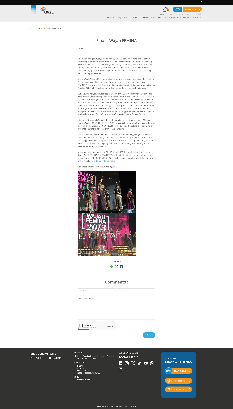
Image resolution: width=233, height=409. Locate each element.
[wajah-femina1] (116, 234)
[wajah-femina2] (116, 192)
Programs (135, 17)
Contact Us (198, 14)
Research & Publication (152, 17)
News (40, 28)
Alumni (180, 14)
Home (31, 28)
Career (189, 14)
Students (162, 14)
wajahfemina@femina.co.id (103, 161)
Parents (171, 14)
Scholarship (197, 17)
